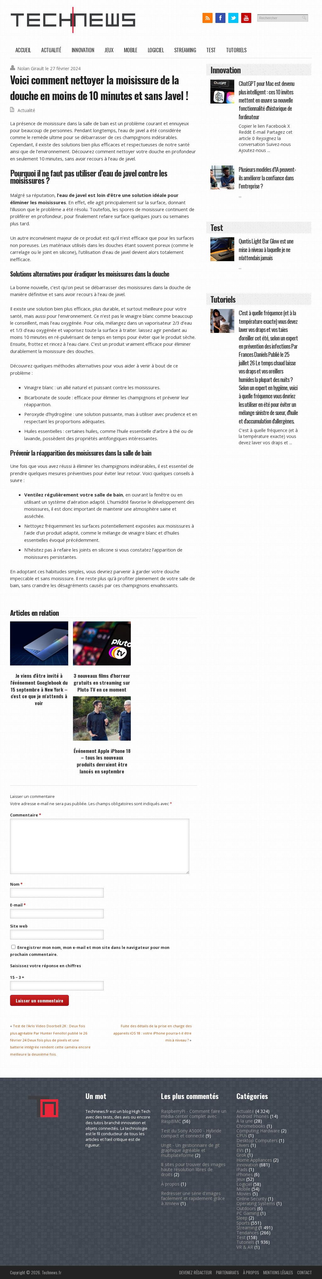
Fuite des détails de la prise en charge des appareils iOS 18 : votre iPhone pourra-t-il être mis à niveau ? (153, 1033)
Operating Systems (255, 1203)
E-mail (18, 905)
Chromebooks (250, 1126)
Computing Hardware (258, 1131)
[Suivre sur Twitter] (233, 18)
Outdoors (246, 1208)
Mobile (130, 50)
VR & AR (244, 1247)
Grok (241, 1155)
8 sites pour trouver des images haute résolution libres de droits (193, 1169)
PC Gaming (247, 1213)
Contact (304, 1272)
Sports (243, 1223)
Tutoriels (236, 50)
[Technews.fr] (73, 31)
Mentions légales (278, 1272)
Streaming (185, 50)
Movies (243, 1194)
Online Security (251, 1199)
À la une (244, 1121)
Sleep (241, 1218)
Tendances (247, 1233)
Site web (19, 926)
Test (211, 50)
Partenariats (227, 1272)
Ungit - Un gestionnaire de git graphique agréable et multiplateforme (190, 1150)
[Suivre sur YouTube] (246, 18)
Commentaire (25, 815)
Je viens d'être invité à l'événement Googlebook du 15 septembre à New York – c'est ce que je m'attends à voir (39, 689)
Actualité (51, 50)
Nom (16, 884)
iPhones (244, 1174)
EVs (240, 1150)
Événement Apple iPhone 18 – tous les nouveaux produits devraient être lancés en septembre (102, 761)
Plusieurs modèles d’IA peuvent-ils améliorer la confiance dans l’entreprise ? (267, 177)
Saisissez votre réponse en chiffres (45, 965)
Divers (242, 1145)
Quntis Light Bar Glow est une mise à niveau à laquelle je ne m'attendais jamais (266, 249)
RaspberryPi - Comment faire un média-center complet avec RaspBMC (193, 1116)
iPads (241, 1169)
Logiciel (156, 50)
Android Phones (252, 1116)
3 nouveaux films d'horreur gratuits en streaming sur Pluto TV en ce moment (102, 682)
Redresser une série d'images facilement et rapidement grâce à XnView (193, 1198)
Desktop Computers (257, 1140)
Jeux (109, 50)
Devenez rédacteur (195, 1272)
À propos (170, 1184)
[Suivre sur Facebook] (220, 18)
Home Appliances (254, 1160)
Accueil (23, 50)
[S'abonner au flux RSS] (207, 18)
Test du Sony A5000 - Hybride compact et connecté (191, 1133)
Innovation (83, 50)
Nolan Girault (30, 68)
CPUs (241, 1135)
